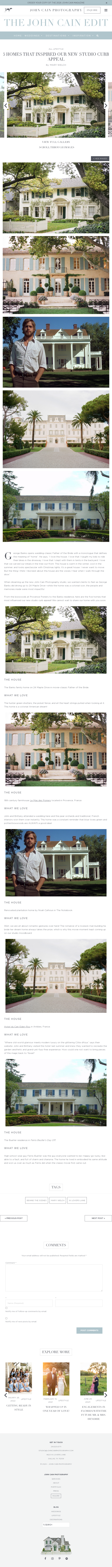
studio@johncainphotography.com (56, 1450)
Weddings (32, 36)
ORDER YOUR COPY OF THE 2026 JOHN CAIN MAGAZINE (56, 3)
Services (56, 1479)
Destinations (56, 36)
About (56, 1483)
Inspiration (82, 36)
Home (18, 36)
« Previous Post (14, 1218)
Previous (5, 1395)
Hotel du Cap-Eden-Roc (17, 1027)
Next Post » (98, 1218)
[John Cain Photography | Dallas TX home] (17, 10)
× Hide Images (100, 159)
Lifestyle (58, 49)
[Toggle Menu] (105, 10)
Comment (10, 1263)
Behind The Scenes (37, 1200)
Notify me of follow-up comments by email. (26, 1311)
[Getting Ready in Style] (18, 1378)
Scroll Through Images (56, 147)
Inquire (92, 10)
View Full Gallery (56, 142)
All (50, 49)
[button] (97, 36)
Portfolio (56, 1487)
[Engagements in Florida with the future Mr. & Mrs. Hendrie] (93, 1378)
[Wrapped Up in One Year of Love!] (56, 1379)
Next (106, 1395)
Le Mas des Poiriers (40, 800)
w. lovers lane (77, 1200)
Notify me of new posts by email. (21, 1322)
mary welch (57, 1200)
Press (56, 1491)
